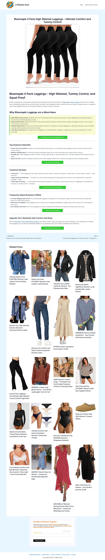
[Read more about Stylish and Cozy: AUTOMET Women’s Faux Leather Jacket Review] (41, 263)
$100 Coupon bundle (91, 5)
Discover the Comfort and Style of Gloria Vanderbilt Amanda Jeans (40, 350)
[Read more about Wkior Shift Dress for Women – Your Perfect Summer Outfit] (85, 463)
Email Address (37, 532)
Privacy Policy (66, 554)
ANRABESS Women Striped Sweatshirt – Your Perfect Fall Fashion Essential (85, 335)
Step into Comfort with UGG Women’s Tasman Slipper (83, 416)
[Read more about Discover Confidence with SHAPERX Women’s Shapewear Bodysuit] (63, 418)
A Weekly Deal (22, 5)
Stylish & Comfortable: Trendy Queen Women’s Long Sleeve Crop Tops (18, 434)
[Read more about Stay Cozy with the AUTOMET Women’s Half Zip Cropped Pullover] (85, 370)
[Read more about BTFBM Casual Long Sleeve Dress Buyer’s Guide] (63, 320)
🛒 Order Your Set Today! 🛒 (52, 210)
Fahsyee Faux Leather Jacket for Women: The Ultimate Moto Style (61, 286)
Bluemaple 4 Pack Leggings (71, 102)
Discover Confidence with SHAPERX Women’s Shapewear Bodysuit (62, 438)
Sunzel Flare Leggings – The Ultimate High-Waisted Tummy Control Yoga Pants (19, 396)
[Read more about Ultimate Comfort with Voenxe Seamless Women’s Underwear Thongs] (41, 415)
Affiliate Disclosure (34, 554)
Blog (81, 5)
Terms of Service (55, 554)
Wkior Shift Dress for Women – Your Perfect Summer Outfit (83, 487)
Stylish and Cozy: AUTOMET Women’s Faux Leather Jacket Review (40, 281)
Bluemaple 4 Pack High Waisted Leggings (27, 221)
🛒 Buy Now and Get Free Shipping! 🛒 (52, 187)
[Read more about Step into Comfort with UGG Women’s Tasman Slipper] (85, 407)
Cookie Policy (45, 554)
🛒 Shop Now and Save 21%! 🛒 (52, 228)
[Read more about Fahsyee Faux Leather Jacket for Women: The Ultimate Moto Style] (63, 265)
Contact (73, 554)
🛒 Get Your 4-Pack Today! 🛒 (52, 162)
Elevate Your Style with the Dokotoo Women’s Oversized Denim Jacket (19, 328)
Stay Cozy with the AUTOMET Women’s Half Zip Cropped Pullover (84, 388)
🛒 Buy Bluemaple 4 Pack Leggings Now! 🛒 (52, 137)
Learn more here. (76, 87)
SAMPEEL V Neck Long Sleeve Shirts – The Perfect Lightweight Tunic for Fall (41, 389)
